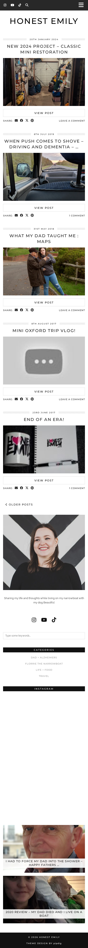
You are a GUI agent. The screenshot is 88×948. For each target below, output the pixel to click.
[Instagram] (5, 5)
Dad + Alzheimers (44, 657)
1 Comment (77, 215)
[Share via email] (16, 121)
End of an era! (44, 419)
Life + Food (44, 669)
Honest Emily (44, 21)
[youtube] (44, 620)
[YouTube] (12, 5)
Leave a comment (72, 120)
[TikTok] (19, 5)
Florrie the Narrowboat (44, 663)
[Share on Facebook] (21, 121)
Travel (44, 676)
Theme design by (44, 943)
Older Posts (20, 504)
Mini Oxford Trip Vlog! (44, 330)
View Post (44, 113)
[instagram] (34, 620)
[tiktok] (54, 620)
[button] (82, 5)
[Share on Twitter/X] (27, 121)
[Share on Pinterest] (32, 121)
